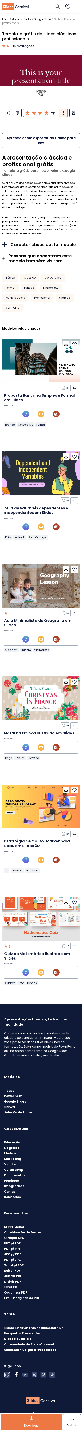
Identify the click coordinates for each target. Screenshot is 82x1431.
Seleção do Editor (18, 1112)
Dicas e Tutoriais (17, 1339)
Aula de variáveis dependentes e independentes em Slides (36, 510)
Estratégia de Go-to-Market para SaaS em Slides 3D (37, 843)
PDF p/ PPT (12, 1249)
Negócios (11, 1148)
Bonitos (20, 758)
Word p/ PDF (14, 1265)
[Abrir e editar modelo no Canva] (25, 414)
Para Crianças (38, 537)
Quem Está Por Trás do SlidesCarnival (34, 1328)
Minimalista (50, 288)
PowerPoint (13, 1096)
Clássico (30, 278)
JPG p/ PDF (12, 1254)
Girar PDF (11, 1287)
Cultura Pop (13, 1170)
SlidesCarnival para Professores (30, 1350)
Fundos (29, 288)
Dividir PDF (12, 1281)
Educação (12, 1142)
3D (6, 870)
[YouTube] (25, 1375)
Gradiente (32, 870)
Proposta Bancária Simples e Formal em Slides (39, 398)
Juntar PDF (13, 1276)
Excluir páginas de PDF (22, 1298)
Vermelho (12, 308)
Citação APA (14, 1238)
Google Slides (43, 19)
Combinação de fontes (22, 1232)
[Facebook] (16, 1375)
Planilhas (11, 1181)
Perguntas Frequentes (22, 1333)
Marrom (26, 650)
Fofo (8, 537)
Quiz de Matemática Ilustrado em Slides (37, 956)
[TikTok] (52, 1375)
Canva (9, 1107)
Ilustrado (19, 537)
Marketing (12, 1159)
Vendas (10, 1164)
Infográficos (14, 1186)
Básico (10, 278)
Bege (8, 758)
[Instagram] (7, 1375)
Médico (10, 1153)
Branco (10, 424)
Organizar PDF (15, 1292)
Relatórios (12, 1197)
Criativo (10, 983)
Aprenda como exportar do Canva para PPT (41, 141)
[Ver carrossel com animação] (63, 113)
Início (5, 19)
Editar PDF (12, 1271)
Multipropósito (15, 298)
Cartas (9, 1191)
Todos (9, 1090)
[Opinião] (18, 113)
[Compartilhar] (8, 113)
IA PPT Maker (14, 1227)
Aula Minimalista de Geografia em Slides (37, 623)
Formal (10, 288)
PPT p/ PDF (12, 1243)
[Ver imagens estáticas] (73, 113)
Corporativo (53, 278)
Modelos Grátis (21, 19)
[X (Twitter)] (34, 1375)
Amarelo (17, 870)
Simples (64, 298)
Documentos (14, 1175)
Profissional (42, 298)
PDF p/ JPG (12, 1260)
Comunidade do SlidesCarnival (29, 1344)
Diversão (33, 758)
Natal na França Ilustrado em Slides (39, 733)
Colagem (11, 650)
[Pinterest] (43, 1375)
